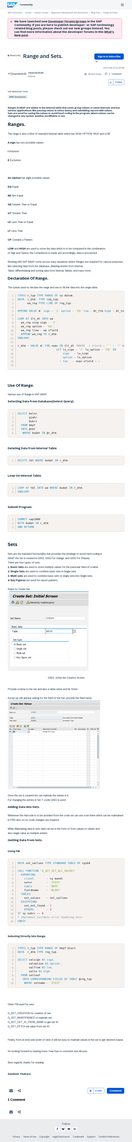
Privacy (16, 1136)
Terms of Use (29, 1136)
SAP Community (15, 13)
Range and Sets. (42, 56)
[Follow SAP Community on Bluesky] (63, 1129)
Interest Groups (41, 13)
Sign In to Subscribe (109, 56)
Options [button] (96, 62)
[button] (110, 82)
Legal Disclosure (61, 1136)
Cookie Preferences (109, 1136)
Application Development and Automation (69, 13)
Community (26, 4)
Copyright (44, 1136)
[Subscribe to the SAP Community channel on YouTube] (69, 1129)
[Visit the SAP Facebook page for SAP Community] (57, 1129)
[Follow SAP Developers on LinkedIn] (74, 1129)
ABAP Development (17, 97)
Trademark (78, 1136)
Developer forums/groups (67, 21)
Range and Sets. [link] (110, 13)
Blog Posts (95, 13)
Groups (28, 13)
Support (91, 1136)
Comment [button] (115, 1090)
